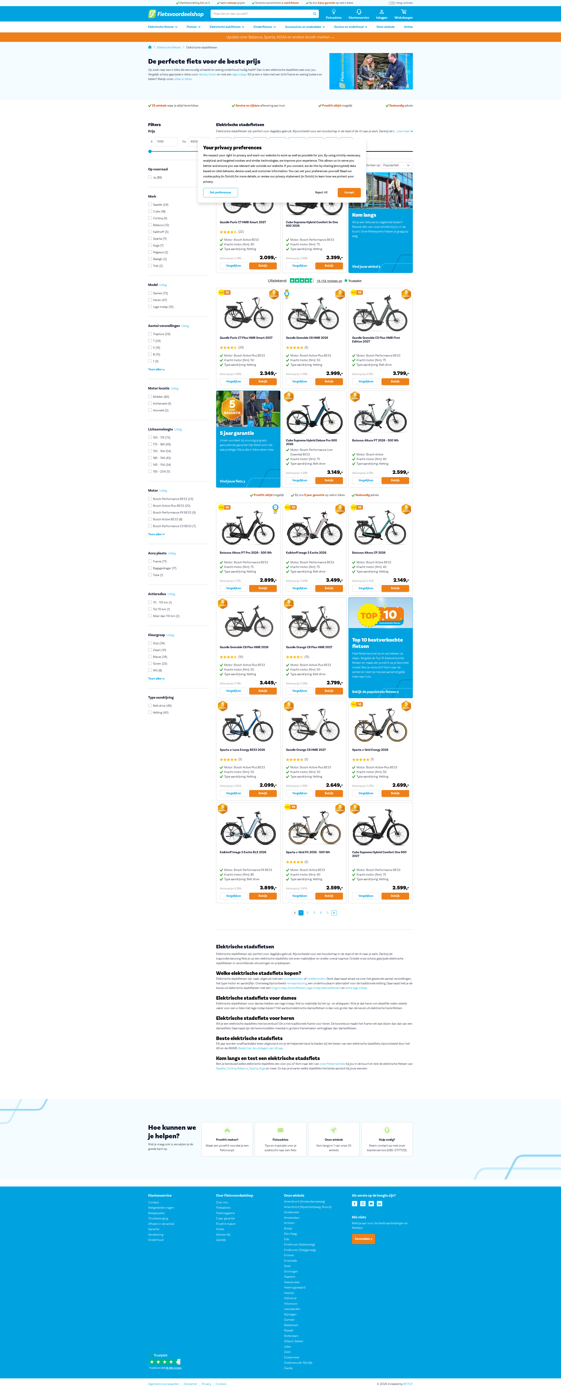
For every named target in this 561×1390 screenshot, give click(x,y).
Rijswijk (288, 1331)
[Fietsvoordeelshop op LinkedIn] (379, 1203)
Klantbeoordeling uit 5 (194, 3)
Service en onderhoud (349, 27)
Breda (288, 1229)
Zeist (287, 1352)
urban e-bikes (183, 79)
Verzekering (155, 1235)
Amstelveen (291, 1212)
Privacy (206, 1384)
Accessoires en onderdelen (303, 27)
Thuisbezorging (158, 1218)
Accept (349, 192)
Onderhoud (155, 1240)
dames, (203, 75)
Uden (287, 1347)
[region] (282, 171)
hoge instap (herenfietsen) (289, 988)
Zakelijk (221, 1240)
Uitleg (163, 285)
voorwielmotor (293, 979)
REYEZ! (408, 1384)
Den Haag (290, 1234)
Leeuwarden (292, 1309)
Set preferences (220, 192)
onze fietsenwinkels (332, 1064)
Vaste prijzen (232, 3)
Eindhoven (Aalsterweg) (299, 1245)
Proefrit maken (226, 1224)
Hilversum (290, 1304)
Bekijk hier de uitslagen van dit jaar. (261, 1048)
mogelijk (337, 106)
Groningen (291, 1272)
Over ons (222, 1202)
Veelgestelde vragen (161, 1208)
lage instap (239, 75)
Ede (286, 1239)
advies (401, 106)
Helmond (290, 1298)
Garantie (153, 1229)
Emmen (289, 1255)
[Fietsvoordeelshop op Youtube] (371, 1203)
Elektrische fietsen (161, 27)
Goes (287, 1266)
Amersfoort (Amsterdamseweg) (304, 1202)
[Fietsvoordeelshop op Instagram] (363, 1203)
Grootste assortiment (277, 3)
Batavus (242, 1069)
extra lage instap (356, 988)
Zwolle (288, 1368)
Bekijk (263, 266)
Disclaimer (190, 1384)
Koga (262, 1069)
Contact (153, 1202)
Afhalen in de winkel (161, 1224)
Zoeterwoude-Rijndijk (298, 1363)
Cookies (221, 1384)
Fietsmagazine (225, 1213)
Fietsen (192, 27)
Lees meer (404, 131)
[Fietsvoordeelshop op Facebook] (354, 1203)
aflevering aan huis (260, 106)
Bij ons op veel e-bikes (331, 3)
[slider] (149, 151)
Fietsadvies (223, 1208)
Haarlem (289, 1277)
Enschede (290, 1261)
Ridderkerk (291, 1325)
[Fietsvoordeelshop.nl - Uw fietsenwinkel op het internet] (176, 13)
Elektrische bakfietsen (225, 27)
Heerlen (289, 1293)
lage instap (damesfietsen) (324, 988)
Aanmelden (363, 1239)
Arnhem (289, 1223)
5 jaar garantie (225, 1218)
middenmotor (316, 979)
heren (212, 75)
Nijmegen (290, 1315)
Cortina (231, 1069)
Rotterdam (291, 1336)
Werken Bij (223, 1235)
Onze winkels (385, 27)
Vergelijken (233, 266)
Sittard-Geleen (293, 1341)
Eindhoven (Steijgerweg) (300, 1250)
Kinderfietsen (263, 27)
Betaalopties (156, 1213)
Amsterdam (291, 1218)
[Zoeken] (315, 14)
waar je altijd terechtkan (175, 106)
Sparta (253, 1069)
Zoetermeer (292, 1358)
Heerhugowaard (294, 1288)
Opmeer (289, 1320)
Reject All (321, 192)
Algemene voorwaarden (163, 1384)
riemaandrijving (296, 983)
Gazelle (220, 1069)
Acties (408, 27)
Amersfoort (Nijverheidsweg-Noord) (307, 1207)
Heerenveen (292, 1282)
